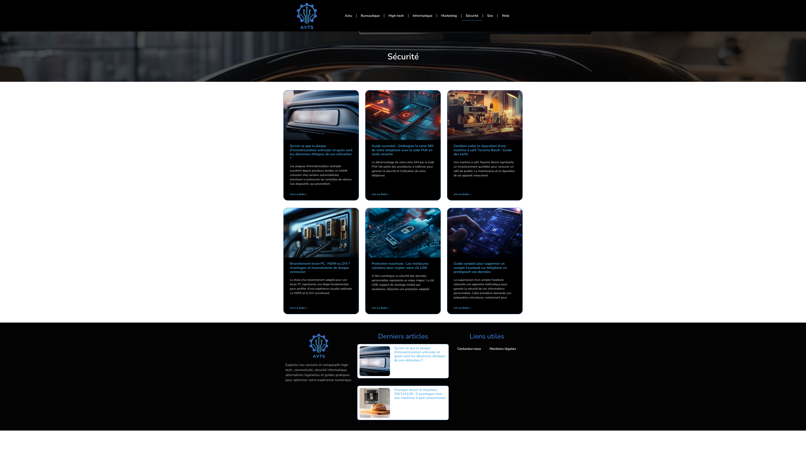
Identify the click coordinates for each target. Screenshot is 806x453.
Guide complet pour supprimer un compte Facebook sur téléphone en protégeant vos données (480, 267)
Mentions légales (502, 348)
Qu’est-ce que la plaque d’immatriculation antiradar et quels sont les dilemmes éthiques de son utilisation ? (321, 152)
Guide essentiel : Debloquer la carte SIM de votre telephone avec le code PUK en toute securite (402, 150)
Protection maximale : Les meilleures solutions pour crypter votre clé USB (400, 265)
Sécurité (472, 15)
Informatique (422, 15)
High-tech (396, 15)
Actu (348, 15)
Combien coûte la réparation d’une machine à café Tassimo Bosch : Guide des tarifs (483, 150)
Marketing (449, 15)
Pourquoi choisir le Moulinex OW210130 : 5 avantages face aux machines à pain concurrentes (420, 394)
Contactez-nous (469, 348)
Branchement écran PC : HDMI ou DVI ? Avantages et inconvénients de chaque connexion (320, 267)
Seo (490, 15)
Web (505, 15)
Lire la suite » (298, 194)
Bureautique (370, 15)
